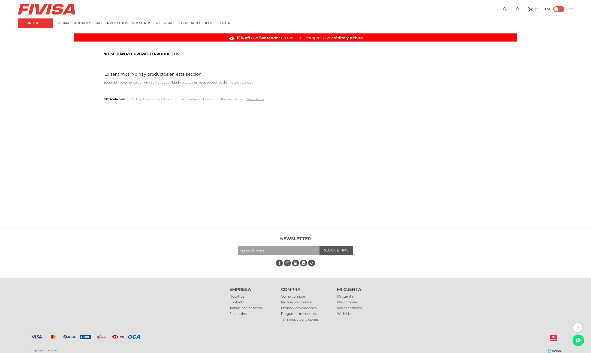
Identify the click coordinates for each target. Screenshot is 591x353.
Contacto (190, 23)
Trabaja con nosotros (245, 308)
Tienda (223, 23)
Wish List (344, 314)
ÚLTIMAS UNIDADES (74, 23)
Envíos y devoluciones (299, 308)
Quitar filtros (255, 99)
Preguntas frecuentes (299, 314)
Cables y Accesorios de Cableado (152, 99)
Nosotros (141, 23)
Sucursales (166, 23)
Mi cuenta (345, 296)
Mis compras (347, 302)
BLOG (208, 23)
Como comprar (293, 296)
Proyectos (117, 23)
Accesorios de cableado (197, 99)
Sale (99, 23)
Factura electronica (296, 302)
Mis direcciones (349, 308)
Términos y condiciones (300, 319)
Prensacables (229, 99)
